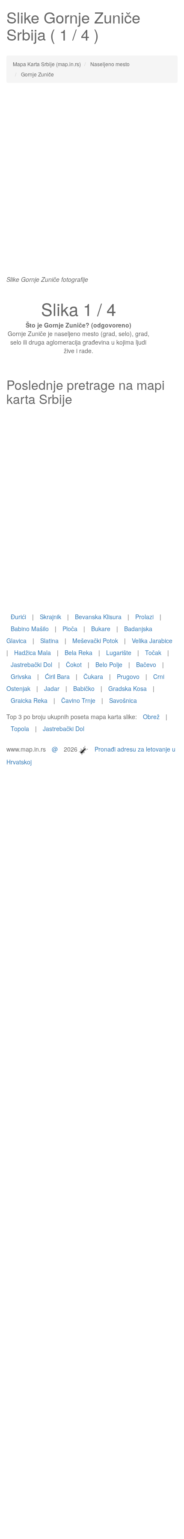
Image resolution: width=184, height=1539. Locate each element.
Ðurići (18, 616)
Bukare (100, 628)
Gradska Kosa (127, 688)
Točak (153, 652)
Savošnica (123, 700)
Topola (20, 728)
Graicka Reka (29, 700)
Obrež (151, 716)
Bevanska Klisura (98, 616)
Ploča (69, 628)
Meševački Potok (95, 640)
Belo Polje (108, 664)
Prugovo (128, 676)
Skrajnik (50, 616)
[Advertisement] (92, 183)
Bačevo (146, 664)
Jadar (51, 688)
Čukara (93, 676)
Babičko (84, 688)
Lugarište (118, 652)
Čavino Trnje (78, 700)
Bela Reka (78, 652)
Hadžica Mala (32, 652)
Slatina (49, 640)
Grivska (21, 676)
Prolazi (144, 616)
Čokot (74, 664)
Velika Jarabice (152, 640)
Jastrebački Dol (31, 664)
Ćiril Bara (57, 676)
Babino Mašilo (30, 628)
